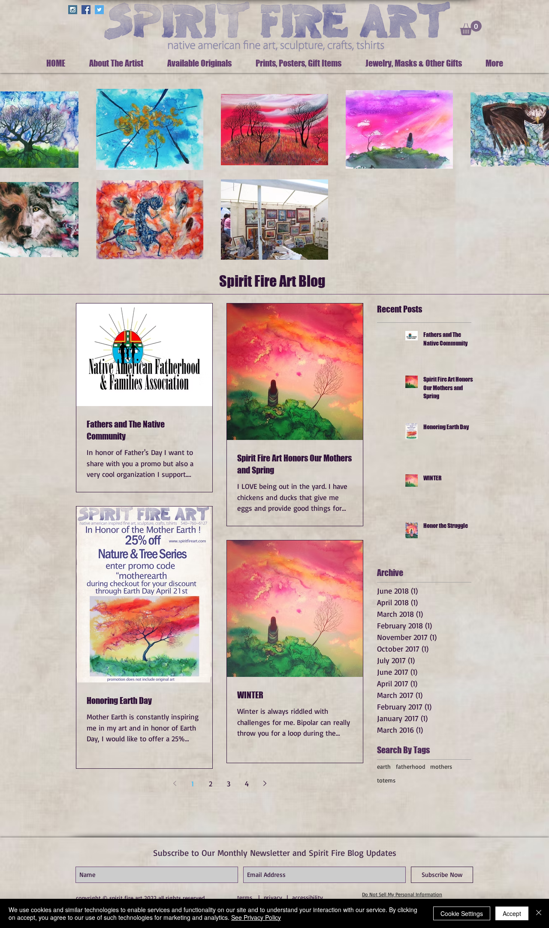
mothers (441, 766)
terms (244, 897)
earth (384, 766)
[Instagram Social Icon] (72, 9)
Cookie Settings (461, 913)
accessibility (307, 897)
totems (386, 780)
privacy (273, 897)
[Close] (539, 913)
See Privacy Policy (256, 917)
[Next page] (264, 783)
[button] (471, 28)
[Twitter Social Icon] (99, 9)
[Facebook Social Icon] (85, 9)
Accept (512, 913)
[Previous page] (174, 783)
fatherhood (410, 766)
